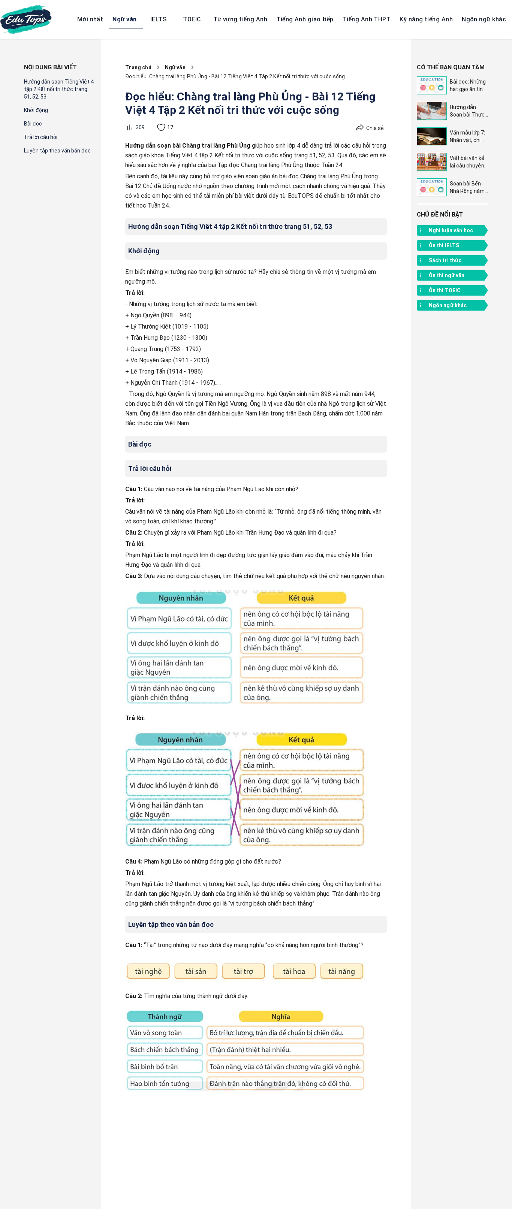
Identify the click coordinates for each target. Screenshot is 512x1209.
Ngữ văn (175, 67)
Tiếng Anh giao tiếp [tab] (305, 19)
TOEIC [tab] (192, 19)
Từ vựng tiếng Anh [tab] (240, 19)
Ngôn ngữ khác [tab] (484, 19)
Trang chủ (138, 67)
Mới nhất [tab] (90, 19)
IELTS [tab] (158, 19)
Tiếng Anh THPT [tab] (367, 19)
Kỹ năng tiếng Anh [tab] (426, 19)
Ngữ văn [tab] (124, 19)
